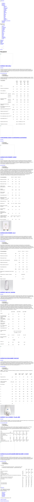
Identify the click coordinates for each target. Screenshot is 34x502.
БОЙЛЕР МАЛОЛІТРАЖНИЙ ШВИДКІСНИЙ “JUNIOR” (14, 453)
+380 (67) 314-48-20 (3, 499)
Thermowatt (4, 37)
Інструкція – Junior (3, 461)
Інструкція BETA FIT (3, 300)
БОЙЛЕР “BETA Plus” (5, 65)
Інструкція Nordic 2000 (3, 422)
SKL (4, 17)
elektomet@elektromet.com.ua (4, 500)
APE (2, 26)
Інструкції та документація (6, 20)
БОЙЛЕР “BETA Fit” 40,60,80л (7, 292)
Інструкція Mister (2, 366)
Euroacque (5, 8)
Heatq (3, 30)
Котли (1, 42)
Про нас (3, 4)
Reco (3, 33)
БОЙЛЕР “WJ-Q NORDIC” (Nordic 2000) (10, 417)
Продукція (3, 3)
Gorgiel (5, 9)
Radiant (5, 14)
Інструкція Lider (2, 165)
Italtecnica (5, 12)
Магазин (3, 22)
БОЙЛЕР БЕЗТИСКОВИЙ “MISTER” (9, 358)
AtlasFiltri (5, 6)
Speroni (5, 18)
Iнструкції (3, 494)
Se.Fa (4, 16)
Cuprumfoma (6, 7)
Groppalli (5, 10)
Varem (3, 38)
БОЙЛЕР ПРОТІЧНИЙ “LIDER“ (8, 157)
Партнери (3, 5)
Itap (4, 13)
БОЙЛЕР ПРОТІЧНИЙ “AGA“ (8, 232)
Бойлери (1, 40)
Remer (3, 34)
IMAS (5, 11)
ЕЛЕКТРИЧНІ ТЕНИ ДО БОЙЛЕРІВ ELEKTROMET (13, 137)
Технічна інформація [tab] (5, 75)
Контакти (3, 21)
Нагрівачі (1, 67)
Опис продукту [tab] (4, 74)
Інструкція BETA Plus (3, 73)
